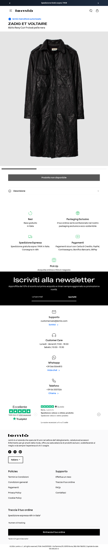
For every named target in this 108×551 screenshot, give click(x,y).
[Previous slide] (9, 3)
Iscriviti (72, 297)
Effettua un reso (63, 477)
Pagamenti (13, 487)
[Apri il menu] (10, 10)
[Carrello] (97, 10)
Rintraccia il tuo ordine (54, 532)
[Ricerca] (91, 10)
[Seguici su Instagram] (15, 452)
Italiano (15, 460)
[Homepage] (24, 10)
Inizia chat (52, 370)
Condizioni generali (18, 482)
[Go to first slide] (98, 3)
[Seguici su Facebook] (9, 452)
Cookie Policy (14, 498)
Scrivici (52, 324)
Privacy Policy (14, 492)
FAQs (58, 487)
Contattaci (61, 492)
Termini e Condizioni (18, 477)
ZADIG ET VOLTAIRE (27, 24)
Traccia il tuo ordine (65, 482)
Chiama (52, 393)
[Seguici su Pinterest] (20, 452)
